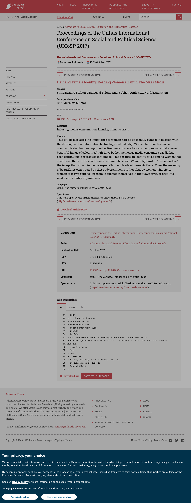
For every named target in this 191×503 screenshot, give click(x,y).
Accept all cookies (20, 497)
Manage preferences (13, 488)
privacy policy (20, 481)
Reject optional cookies (59, 497)
